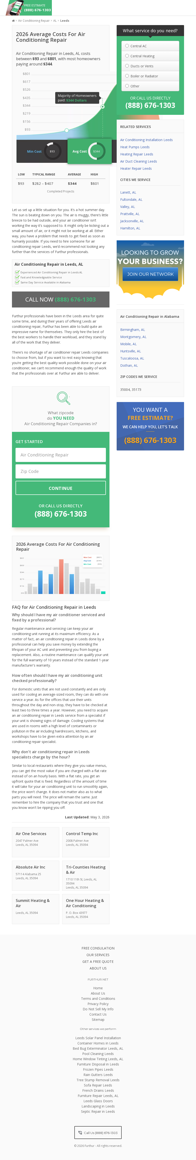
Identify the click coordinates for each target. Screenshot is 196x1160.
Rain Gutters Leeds (98, 1074)
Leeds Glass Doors (98, 1101)
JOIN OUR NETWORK (150, 274)
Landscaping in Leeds (98, 1106)
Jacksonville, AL (132, 221)
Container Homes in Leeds (98, 1043)
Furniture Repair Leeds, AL (98, 1095)
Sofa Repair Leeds (98, 1085)
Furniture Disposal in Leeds (98, 1064)
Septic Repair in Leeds (98, 1111)
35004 (125, 389)
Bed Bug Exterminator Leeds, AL (98, 1048)
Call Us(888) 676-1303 (100, 1133)
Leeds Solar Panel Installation (98, 1038)
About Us (98, 993)
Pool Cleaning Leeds (98, 1053)
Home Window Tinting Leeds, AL (98, 1059)
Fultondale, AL (131, 199)
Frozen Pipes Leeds (98, 1069)
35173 (136, 389)
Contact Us (98, 1014)
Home (98, 988)
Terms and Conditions (98, 998)
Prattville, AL (130, 214)
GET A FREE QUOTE (98, 961)
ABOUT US (98, 968)
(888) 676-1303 (61, 513)
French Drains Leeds (98, 1090)
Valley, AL (127, 206)
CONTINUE (60, 488)
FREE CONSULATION (98, 948)
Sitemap (98, 1019)
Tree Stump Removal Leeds (98, 1080)
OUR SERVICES (98, 955)
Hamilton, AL (130, 228)
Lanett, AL (128, 192)
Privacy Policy (98, 1003)
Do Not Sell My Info (98, 1009)
